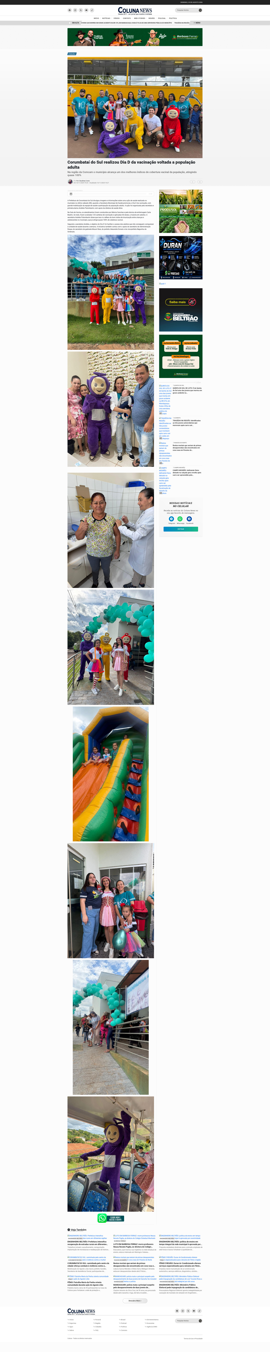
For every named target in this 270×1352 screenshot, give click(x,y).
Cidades (98, 1327)
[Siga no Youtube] (86, 10)
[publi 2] (180, 310)
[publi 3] (180, 356)
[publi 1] (162, 284)
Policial (162, 18)
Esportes (72, 1323)
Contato (128, 18)
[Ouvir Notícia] (71, 194)
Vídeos (117, 18)
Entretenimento (152, 1320)
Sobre (71, 1330)
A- (192, 182)
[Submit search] (200, 10)
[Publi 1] (135, 37)
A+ (200, 182)
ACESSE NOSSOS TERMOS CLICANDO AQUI (78, 1348)
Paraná (98, 1320)
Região (153, 18)
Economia (150, 1323)
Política (173, 18)
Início (97, 18)
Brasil (123, 1320)
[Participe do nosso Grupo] (111, 1219)
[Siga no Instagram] (75, 10)
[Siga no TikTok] (92, 10)
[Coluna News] (135, 10)
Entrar (181, 529)
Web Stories (140, 18)
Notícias (107, 18)
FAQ (96, 1330)
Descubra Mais (134, 1301)
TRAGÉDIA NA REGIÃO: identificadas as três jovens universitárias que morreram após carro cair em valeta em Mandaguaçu (186, 23)
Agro (71, 1327)
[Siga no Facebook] (70, 10)
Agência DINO (151, 1327)
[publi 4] (180, 258)
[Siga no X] (81, 10)
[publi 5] (180, 211)
